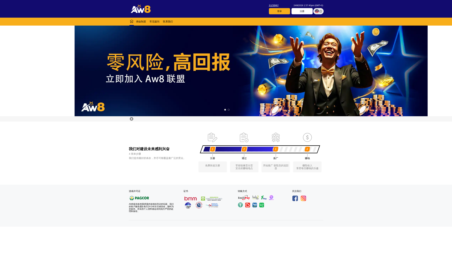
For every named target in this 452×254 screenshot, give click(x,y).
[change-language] (318, 11)
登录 (279, 11)
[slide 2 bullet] (229, 110)
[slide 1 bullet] (225, 110)
